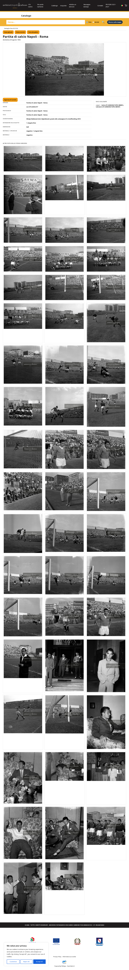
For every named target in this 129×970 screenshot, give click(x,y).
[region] (26, 954)
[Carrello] (126, 5)
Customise (13, 962)
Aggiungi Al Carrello (10, 100)
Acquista (63, 6)
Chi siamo (30, 5)
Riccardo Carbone (40, 5)
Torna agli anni (8, 32)
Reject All (26, 962)
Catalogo (54, 6)
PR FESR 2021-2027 (111, 5)
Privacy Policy (57, 957)
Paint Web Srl (71, 966)
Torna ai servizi (20, 32)
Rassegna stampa (86, 5)
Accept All (39, 962)
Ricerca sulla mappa (115, 22)
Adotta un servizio (72, 5)
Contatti (100, 6)
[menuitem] (122, 5)
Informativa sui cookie (69, 957)
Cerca (103, 22)
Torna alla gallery (33, 32)
